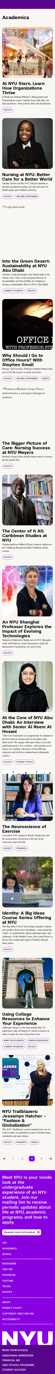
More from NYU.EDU (15, 1350)
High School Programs (18, 1365)
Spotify (7, 1292)
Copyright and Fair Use (18, 1313)
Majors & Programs (27, 196)
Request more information (19, 1232)
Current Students (13, 291)
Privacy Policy (12, 1307)
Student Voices (25, 762)
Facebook (8, 1275)
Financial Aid (11, 1360)
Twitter (7, 1269)
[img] (27, 52)
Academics (9, 1248)
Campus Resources (38, 1040)
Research (21, 848)
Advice (6, 1254)
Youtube (7, 1280)
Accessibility (11, 1319)
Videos (45, 378)
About (6, 1302)
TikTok (6, 1286)
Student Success (14, 1370)
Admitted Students (14, 1040)
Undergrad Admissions (17, 1355)
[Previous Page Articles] (4, 1158)
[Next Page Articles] (50, 1158)
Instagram (9, 1263)
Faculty (8, 110)
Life (4, 1242)
